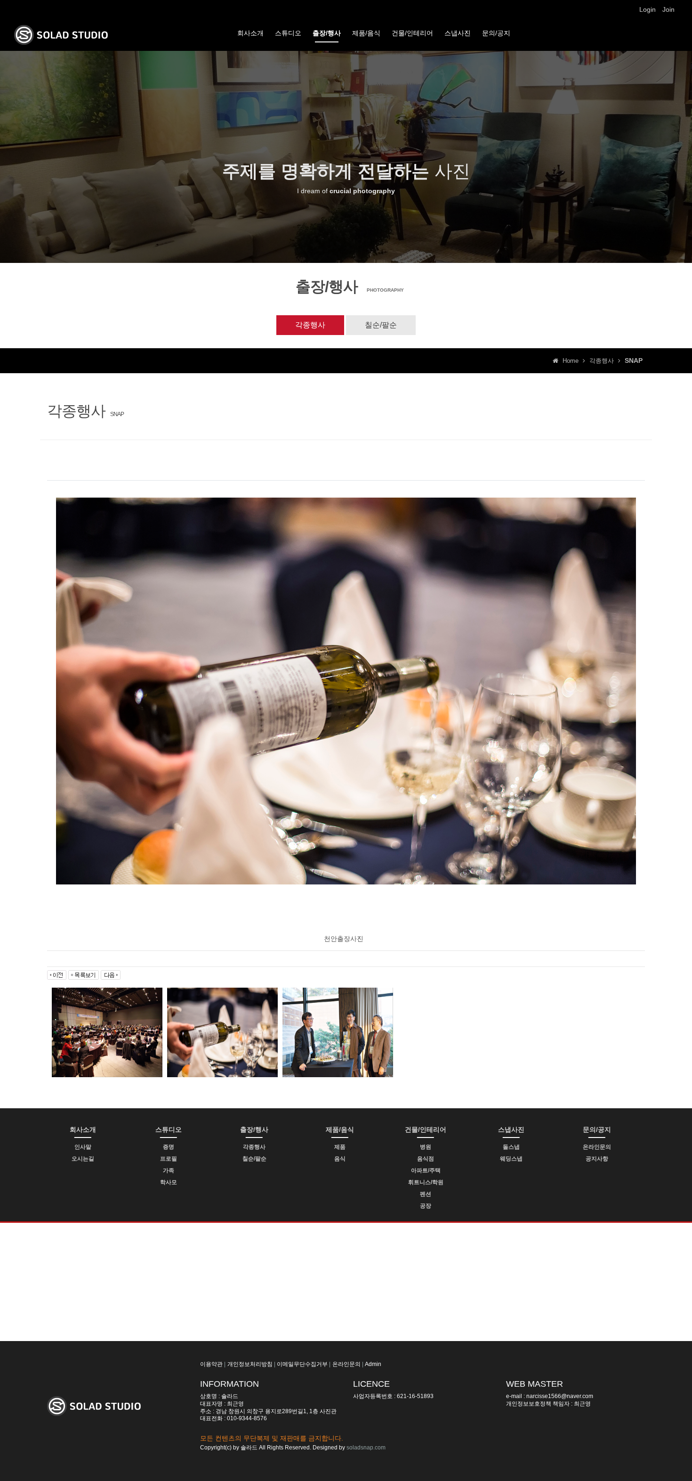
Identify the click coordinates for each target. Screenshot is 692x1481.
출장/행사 (327, 33)
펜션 (425, 1194)
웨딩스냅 (511, 1158)
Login (647, 9)
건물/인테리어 (412, 33)
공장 (425, 1206)
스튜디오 (288, 33)
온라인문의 (597, 1147)
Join (668, 9)
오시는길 (83, 1158)
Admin (373, 1364)
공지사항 (597, 1158)
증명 (168, 1147)
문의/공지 (496, 33)
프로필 (168, 1158)
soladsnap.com (366, 1447)
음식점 (425, 1158)
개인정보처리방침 (250, 1364)
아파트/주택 (426, 1170)
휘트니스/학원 (425, 1182)
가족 (168, 1170)
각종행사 (310, 325)
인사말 (82, 1147)
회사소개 (250, 33)
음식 (340, 1158)
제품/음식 (366, 33)
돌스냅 (511, 1147)
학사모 (168, 1182)
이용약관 (211, 1364)
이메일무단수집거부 (302, 1364)
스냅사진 (457, 33)
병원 (425, 1147)
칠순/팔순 (381, 325)
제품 (340, 1147)
